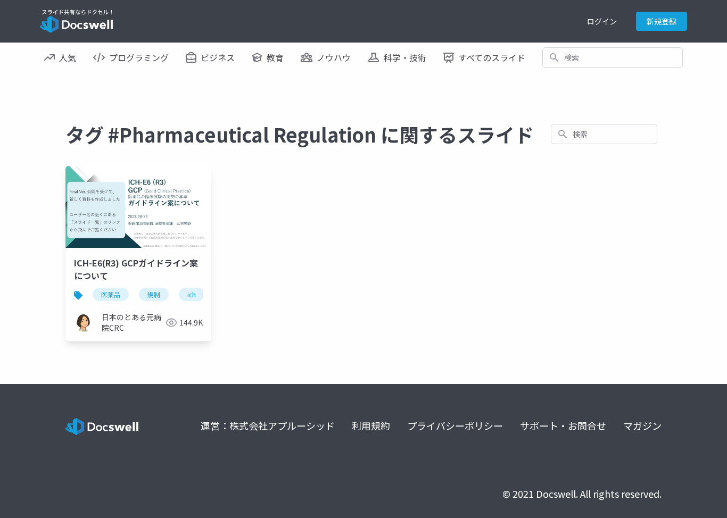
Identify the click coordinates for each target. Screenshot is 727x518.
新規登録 (661, 21)
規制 (153, 294)
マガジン (642, 425)
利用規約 (371, 425)
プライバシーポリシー (455, 425)
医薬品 (110, 294)
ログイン (602, 21)
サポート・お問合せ (563, 425)
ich (191, 294)
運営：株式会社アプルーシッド (268, 425)
